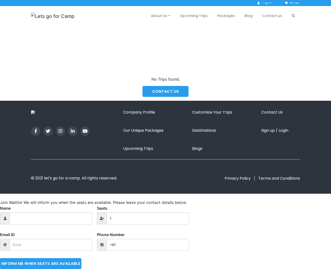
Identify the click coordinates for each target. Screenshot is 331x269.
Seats (102, 208)
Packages (226, 15)
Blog (248, 15)
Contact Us (272, 112)
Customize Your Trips (212, 112)
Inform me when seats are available (40, 263)
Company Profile (139, 112)
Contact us (272, 15)
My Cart (294, 3)
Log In (267, 3)
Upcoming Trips (194, 15)
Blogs (197, 148)
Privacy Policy (238, 178)
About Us (159, 15)
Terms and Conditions (279, 178)
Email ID (7, 234)
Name (5, 208)
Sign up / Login (274, 130)
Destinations (204, 130)
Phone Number (111, 234)
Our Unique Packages (143, 130)
